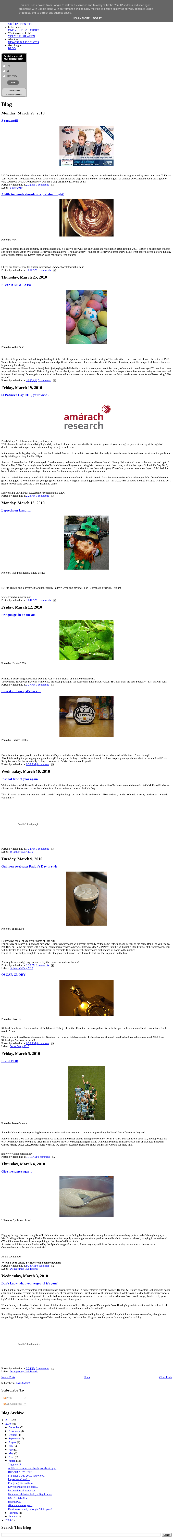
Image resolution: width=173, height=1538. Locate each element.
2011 (8, 1419)
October (13, 1434)
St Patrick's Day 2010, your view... (25, 395)
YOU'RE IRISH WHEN (21, 36)
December (14, 1427)
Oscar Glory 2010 (19, 1046)
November (15, 1431)
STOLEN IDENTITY (20, 24)
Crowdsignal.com (14, 94)
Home (87, 1377)
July (11, 1445)
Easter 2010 (16, 187)
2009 (8, 1520)
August (13, 1442)
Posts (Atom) (23, 1383)
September (15, 1438)
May (11, 1453)
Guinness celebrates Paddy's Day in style (29, 866)
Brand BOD (9, 1061)
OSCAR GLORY (13, 974)
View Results (14, 90)
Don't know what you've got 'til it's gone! (29, 1283)
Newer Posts (8, 1377)
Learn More (81, 18)
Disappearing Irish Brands (24, 1268)
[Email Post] (52, 184)
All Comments (14, 1403)
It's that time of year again (19, 779)
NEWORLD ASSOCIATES (23, 42)
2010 (8, 1423)
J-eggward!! (9, 120)
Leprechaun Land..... (16, 510)
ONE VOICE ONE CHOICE (24, 30)
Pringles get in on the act (18, 614)
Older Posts (165, 1377)
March (12, 1460)
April (12, 1457)
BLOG (12, 48)
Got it (97, 18)
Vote (13, 82)
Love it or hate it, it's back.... (21, 691)
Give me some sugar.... (16, 1171)
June (11, 1449)
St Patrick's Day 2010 (21, 851)
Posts (9, 1398)
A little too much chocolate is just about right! (32, 194)
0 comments (42, 184)
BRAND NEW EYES (16, 284)
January (13, 1516)
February (14, 1512)
